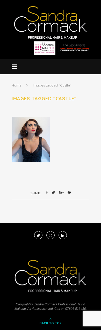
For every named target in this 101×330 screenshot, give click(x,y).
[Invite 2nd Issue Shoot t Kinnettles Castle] (31, 139)
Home (16, 85)
